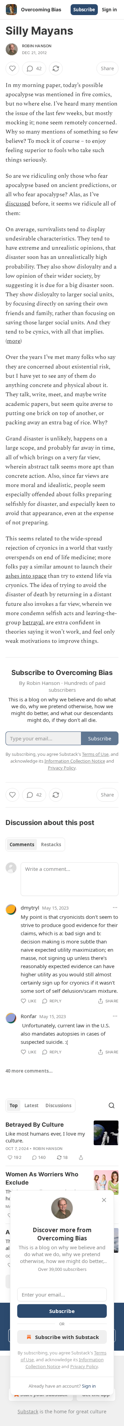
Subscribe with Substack (67, 1337)
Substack (28, 1411)
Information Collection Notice (74, 761)
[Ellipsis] (115, 907)
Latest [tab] (31, 1105)
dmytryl (30, 907)
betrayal (32, 622)
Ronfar (29, 1016)
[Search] (111, 1105)
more (13, 341)
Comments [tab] (22, 844)
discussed (18, 203)
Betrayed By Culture (35, 1124)
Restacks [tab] (51, 844)
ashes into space (26, 576)
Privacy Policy (84, 1366)
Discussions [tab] (58, 1105)
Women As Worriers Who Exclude (42, 1178)
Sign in (109, 10)
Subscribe (84, 10)
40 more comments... (29, 1071)
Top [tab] (14, 1105)
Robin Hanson (36, 45)
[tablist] (35, 844)
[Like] (12, 68)
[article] (62, 1141)
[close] (104, 1199)
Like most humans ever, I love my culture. (45, 1137)
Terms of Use (95, 754)
